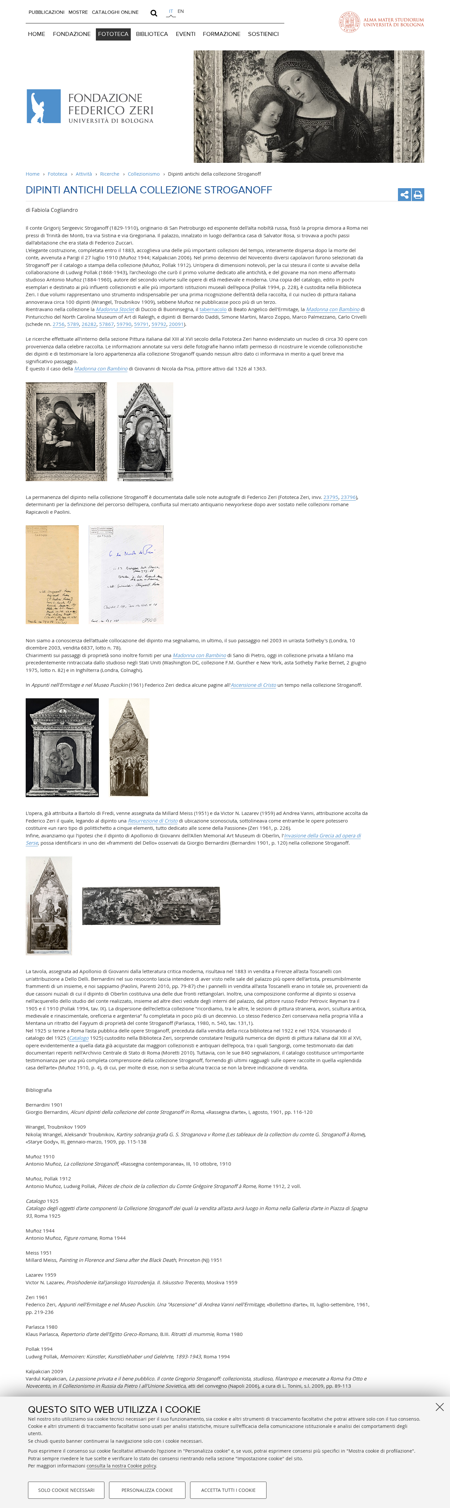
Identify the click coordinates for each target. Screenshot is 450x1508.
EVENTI (185, 34)
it (171, 11)
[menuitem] (47, 12)
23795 (330, 497)
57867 (106, 324)
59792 (159, 324)
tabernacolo (213, 309)
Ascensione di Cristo (253, 685)
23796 (348, 497)
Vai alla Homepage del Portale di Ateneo (381, 22)
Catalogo (79, 1037)
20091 (176, 324)
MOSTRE (78, 12)
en (181, 11)
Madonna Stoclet (115, 309)
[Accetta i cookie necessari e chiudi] (440, 1407)
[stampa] (417, 194)
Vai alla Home (94, 106)
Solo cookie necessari (66, 1490)
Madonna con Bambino (332, 309)
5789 (73, 324)
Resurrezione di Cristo (153, 820)
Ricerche (109, 173)
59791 (141, 324)
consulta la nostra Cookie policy (121, 1466)
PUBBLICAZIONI (47, 12)
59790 (124, 324)
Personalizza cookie (147, 1490)
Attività (84, 173)
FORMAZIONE (221, 34)
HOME (36, 34)
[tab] (171, 12)
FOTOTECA (113, 34)
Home (33, 173)
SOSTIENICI (263, 34)
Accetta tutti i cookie (228, 1490)
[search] (154, 12)
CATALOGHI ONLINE (115, 12)
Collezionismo (144, 173)
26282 (89, 324)
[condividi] (404, 194)
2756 (59, 324)
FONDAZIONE (72, 34)
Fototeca (57, 173)
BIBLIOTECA (152, 34)
